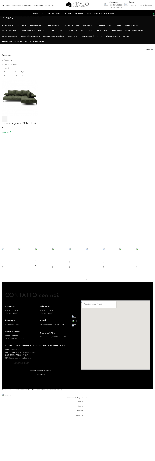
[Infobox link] (21, 322)
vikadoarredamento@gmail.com (141, 5)
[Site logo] (77, 5)
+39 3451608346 (115, 5)
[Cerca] (147, 13)
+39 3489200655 (115, 8)
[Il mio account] (150, 13)
